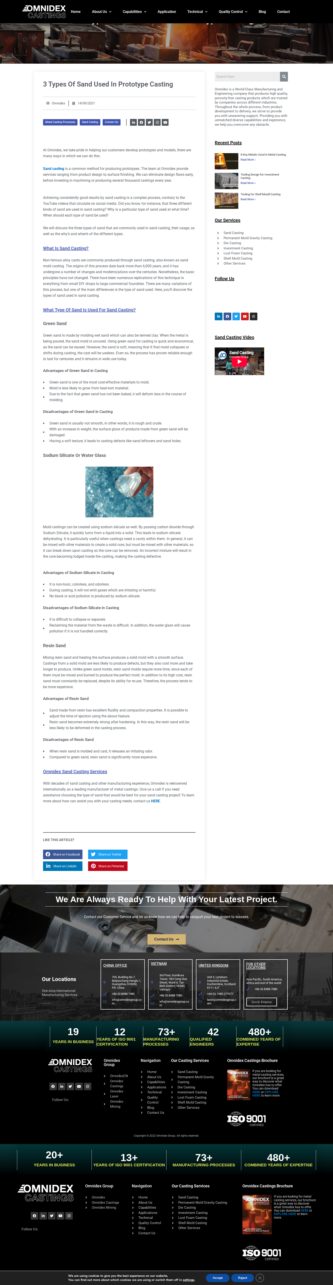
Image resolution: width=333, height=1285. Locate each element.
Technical (195, 12)
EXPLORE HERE (265, 1093)
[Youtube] (165, 122)
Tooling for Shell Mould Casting (260, 194)
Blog (262, 12)
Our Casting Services (190, 1060)
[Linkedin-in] (133, 122)
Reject (242, 1278)
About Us (99, 12)
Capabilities (132, 12)
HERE (256, 1092)
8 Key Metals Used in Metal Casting (263, 154)
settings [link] (188, 1280)
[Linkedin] (218, 316)
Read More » (248, 159)
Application (167, 12)
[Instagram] (157, 122)
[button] (62, 854)
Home (76, 12)
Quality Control (231, 12)
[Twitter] (149, 122)
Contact (283, 12)
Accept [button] (218, 1278)
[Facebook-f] (141, 122)
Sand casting (53, 168)
